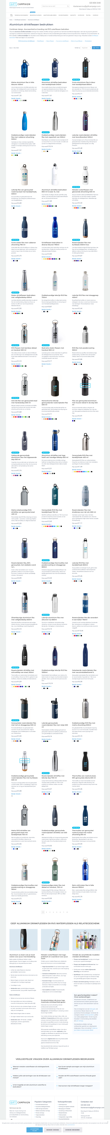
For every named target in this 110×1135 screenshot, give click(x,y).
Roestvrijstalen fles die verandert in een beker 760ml (85, 619)
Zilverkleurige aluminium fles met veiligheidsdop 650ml (22, 619)
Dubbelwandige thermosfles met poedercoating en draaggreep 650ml (55, 565)
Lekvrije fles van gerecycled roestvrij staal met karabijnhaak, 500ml (24, 192)
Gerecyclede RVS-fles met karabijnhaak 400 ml (82, 456)
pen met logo (79, 1020)
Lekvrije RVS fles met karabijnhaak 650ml (80, 564)
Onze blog (38, 1117)
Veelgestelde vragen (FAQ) (65, 1117)
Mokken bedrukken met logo (43, 1110)
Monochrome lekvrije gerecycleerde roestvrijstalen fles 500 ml (55, 403)
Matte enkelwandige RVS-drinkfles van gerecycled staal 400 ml (23, 512)
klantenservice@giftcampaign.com (87, 6)
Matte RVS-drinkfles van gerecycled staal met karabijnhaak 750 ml (20, 833)
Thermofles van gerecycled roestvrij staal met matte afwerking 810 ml (82, 833)
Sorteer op (77, 47)
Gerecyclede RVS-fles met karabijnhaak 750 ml (52, 511)
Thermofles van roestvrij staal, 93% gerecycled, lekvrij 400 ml (84, 777)
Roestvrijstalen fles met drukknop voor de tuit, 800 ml (84, 511)
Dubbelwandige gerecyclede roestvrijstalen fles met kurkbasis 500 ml (24, 778)
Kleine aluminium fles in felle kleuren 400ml (22, 83)
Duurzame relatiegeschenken (43, 1106)
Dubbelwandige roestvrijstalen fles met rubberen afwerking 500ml (23, 137)
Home (11, 19)
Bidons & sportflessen (76, 41)
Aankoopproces (63, 1104)
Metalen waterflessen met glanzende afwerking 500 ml (83, 191)
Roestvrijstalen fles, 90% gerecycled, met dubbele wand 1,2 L (23, 565)
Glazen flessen (50, 41)
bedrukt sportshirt (89, 1015)
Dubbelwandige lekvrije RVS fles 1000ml (54, 671)
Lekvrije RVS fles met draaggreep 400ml (85, 296)
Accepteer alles (34, 1129)
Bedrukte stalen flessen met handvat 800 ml (53, 349)
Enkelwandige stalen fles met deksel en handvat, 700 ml (53, 886)
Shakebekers (88, 41)
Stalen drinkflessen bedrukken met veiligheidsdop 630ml (23, 296)
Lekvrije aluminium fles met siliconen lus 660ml (53, 619)
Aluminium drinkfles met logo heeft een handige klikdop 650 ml (55, 456)
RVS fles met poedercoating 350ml (83, 349)
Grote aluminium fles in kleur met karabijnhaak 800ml (83, 83)
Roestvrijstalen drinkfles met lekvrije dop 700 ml (53, 777)
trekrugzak (92, 1009)
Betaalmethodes (63, 1112)
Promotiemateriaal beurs (42, 1104)
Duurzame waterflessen (62, 41)
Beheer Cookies (53, 1130)
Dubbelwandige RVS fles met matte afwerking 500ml (83, 724)
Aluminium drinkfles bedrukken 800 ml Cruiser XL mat (54, 191)
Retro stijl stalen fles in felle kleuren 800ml (83, 886)
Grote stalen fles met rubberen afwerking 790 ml (23, 244)
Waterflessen (40, 41)
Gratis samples (62, 1115)
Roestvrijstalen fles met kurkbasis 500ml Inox (81, 244)
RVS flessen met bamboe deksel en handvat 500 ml (24, 349)
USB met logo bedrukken (42, 1108)
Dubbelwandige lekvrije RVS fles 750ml (54, 296)
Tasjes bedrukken (40, 1115)
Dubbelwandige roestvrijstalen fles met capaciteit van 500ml (54, 136)
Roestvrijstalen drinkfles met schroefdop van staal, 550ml (22, 671)
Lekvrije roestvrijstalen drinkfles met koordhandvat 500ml (84, 136)
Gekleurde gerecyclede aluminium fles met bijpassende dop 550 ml (24, 457)
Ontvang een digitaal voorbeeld (66, 1106)
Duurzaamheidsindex (64, 1119)
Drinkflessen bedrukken (20, 19)
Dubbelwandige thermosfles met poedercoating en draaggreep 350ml (24, 887)
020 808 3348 (95, 3)
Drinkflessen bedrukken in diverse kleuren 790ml (52, 244)
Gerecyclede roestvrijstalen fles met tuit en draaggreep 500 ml (23, 724)
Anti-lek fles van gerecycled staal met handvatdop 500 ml (24, 402)
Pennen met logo (40, 1112)
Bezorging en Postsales (64, 1108)
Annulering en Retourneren (65, 1110)
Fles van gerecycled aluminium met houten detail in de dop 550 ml (85, 403)
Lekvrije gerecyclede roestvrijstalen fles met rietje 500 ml (55, 725)
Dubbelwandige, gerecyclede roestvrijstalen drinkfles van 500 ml (54, 833)
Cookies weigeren (72, 1130)
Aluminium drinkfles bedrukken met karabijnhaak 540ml (54, 83)
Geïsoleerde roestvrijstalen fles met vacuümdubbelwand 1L (84, 671)
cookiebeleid (71, 1124)
